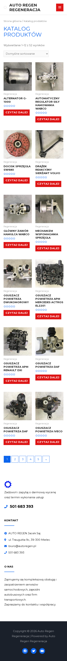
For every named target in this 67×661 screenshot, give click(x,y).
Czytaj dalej (17, 112)
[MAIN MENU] (59, 7)
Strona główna (12, 21)
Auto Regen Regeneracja (24, 7)
